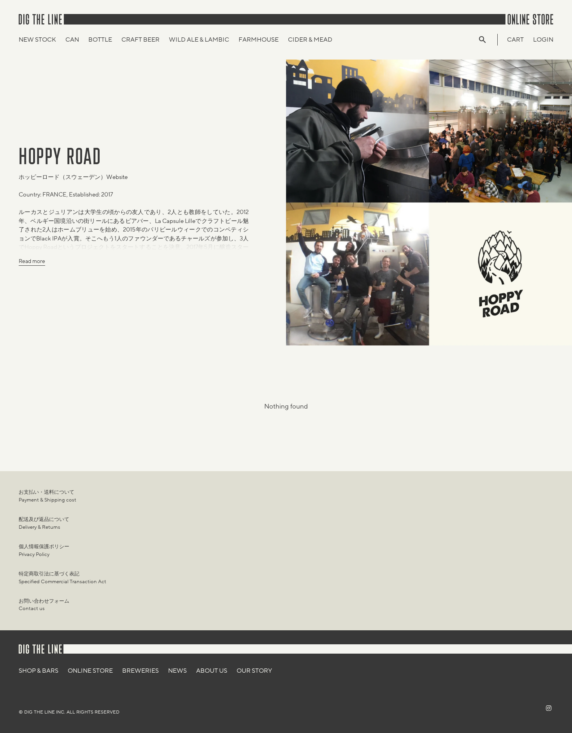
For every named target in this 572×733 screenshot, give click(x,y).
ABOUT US (211, 670)
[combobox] (486, 39)
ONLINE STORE (90, 670)
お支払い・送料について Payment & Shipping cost (47, 496)
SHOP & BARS (38, 670)
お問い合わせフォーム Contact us (44, 605)
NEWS (177, 670)
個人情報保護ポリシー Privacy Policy (44, 550)
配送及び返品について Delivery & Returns (44, 523)
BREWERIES (140, 670)
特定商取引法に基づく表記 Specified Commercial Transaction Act (62, 577)
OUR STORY (254, 670)
